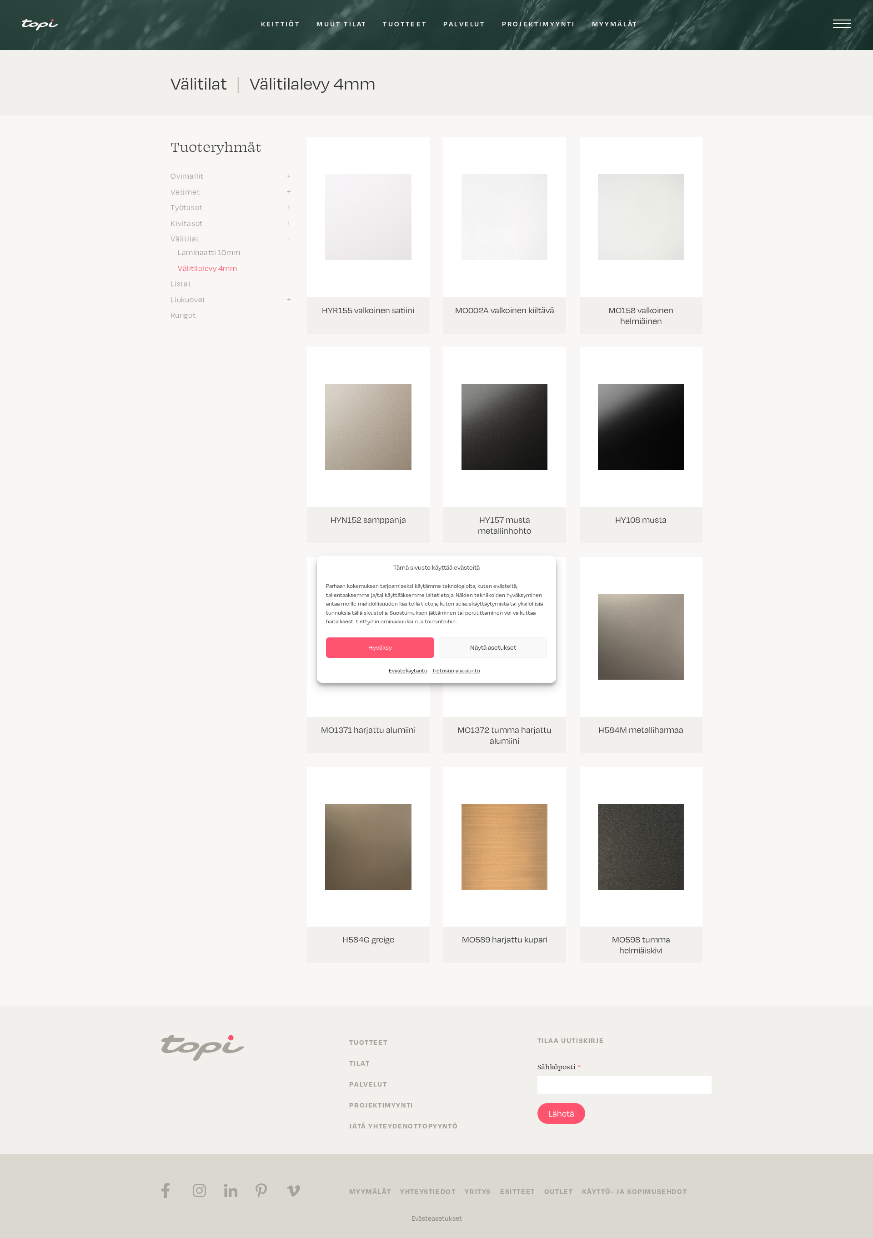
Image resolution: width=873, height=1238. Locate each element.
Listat (181, 283)
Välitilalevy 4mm (207, 268)
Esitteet (517, 1191)
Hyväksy (380, 647)
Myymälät (615, 24)
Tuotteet (405, 24)
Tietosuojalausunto (456, 670)
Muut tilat (341, 24)
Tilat (359, 1063)
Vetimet (185, 191)
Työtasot (186, 207)
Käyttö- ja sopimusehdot (634, 1191)
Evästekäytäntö (408, 670)
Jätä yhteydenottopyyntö (403, 1126)
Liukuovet (188, 299)
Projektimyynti (539, 24)
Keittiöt (281, 24)
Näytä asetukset (493, 647)
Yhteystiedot (428, 1191)
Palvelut (464, 24)
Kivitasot (187, 223)
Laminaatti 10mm (209, 252)
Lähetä (561, 1113)
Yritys (478, 1191)
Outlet (558, 1191)
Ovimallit (187, 175)
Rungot (183, 315)
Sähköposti (559, 1066)
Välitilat (185, 238)
